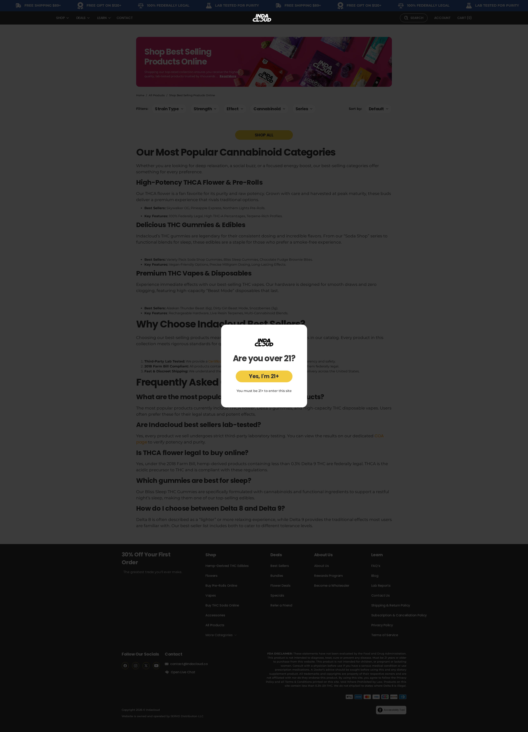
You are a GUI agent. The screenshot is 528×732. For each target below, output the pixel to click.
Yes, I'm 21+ (264, 376)
